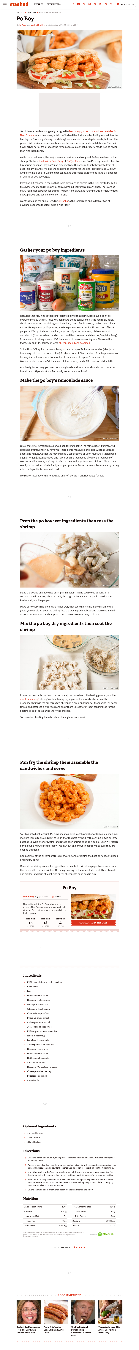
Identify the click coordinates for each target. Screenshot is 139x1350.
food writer (45, 161)
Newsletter (127, 4)
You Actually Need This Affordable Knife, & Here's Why (109, 1330)
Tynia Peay (57, 161)
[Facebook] (73, 5)
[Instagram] (89, 5)
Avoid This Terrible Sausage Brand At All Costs (54, 1330)
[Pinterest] (95, 5)
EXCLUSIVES (54, 4)
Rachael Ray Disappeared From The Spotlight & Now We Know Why (28, 1330)
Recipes (20, 12)
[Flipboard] (100, 5)
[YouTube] (78, 5)
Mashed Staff (37, 25)
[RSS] (111, 5)
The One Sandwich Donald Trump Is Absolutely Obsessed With (81, 1331)
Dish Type (31, 12)
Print (58, 897)
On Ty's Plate (74, 161)
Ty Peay (22, 25)
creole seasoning (29, 699)
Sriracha (63, 201)
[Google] (106, 5)
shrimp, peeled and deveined (74, 342)
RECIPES (38, 4)
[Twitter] (84, 5)
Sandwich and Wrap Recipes (52, 12)
